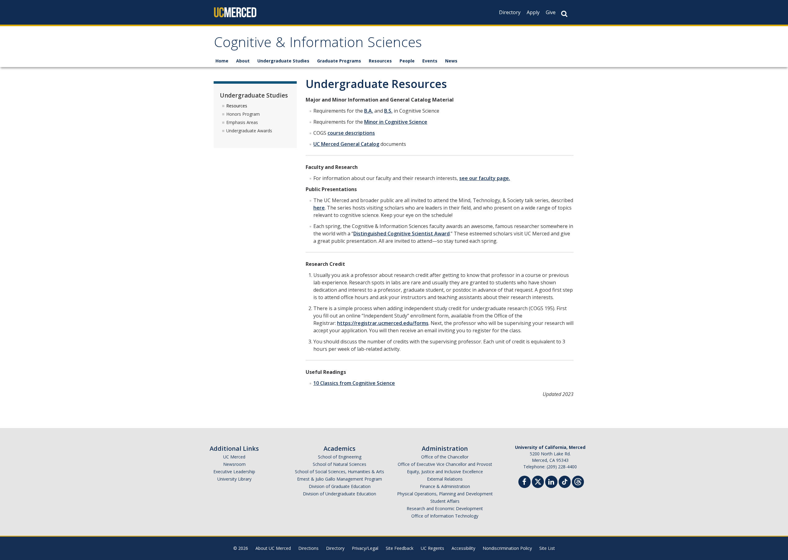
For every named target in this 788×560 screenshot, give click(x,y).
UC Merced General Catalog (346, 144)
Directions (308, 548)
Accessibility (463, 548)
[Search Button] (564, 14)
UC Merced (234, 457)
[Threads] (577, 481)
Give (551, 12)
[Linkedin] (551, 483)
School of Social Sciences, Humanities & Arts (339, 471)
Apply (533, 12)
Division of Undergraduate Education (339, 494)
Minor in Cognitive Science (395, 121)
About (243, 61)
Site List (547, 548)
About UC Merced (273, 548)
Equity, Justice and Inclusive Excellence (445, 471)
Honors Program (243, 114)
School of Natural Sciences (339, 464)
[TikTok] (564, 481)
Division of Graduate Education (340, 486)
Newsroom (234, 464)
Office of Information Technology (444, 516)
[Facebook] (524, 483)
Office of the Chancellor (444, 457)
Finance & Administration (445, 486)
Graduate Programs (339, 61)
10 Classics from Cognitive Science (354, 383)
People (407, 61)
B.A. (368, 110)
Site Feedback (399, 548)
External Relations (445, 479)
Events (429, 61)
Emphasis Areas (242, 122)
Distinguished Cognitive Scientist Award (401, 233)
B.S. (388, 110)
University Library (234, 479)
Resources (380, 61)
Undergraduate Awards (249, 131)
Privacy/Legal (365, 548)
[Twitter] (537, 481)
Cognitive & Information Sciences (318, 44)
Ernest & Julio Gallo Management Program (339, 479)
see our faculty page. (484, 178)
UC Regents (432, 548)
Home (221, 61)
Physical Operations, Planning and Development (445, 494)
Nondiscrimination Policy (507, 548)
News (451, 61)
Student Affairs (445, 501)
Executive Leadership (234, 471)
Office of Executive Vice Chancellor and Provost (445, 464)
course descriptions (351, 133)
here (319, 207)
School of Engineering (339, 457)
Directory (510, 12)
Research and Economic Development (445, 508)
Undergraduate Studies (283, 61)
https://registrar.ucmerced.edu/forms (382, 323)
